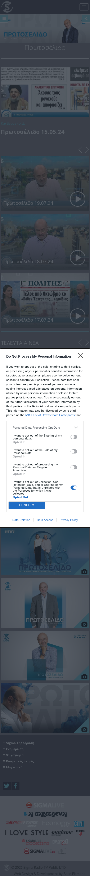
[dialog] (45, 438)
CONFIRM (27, 505)
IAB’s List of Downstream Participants (50, 415)
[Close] (82, 357)
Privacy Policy (69, 520)
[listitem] (45, 427)
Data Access (45, 520)
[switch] (74, 437)
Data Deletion (21, 520)
